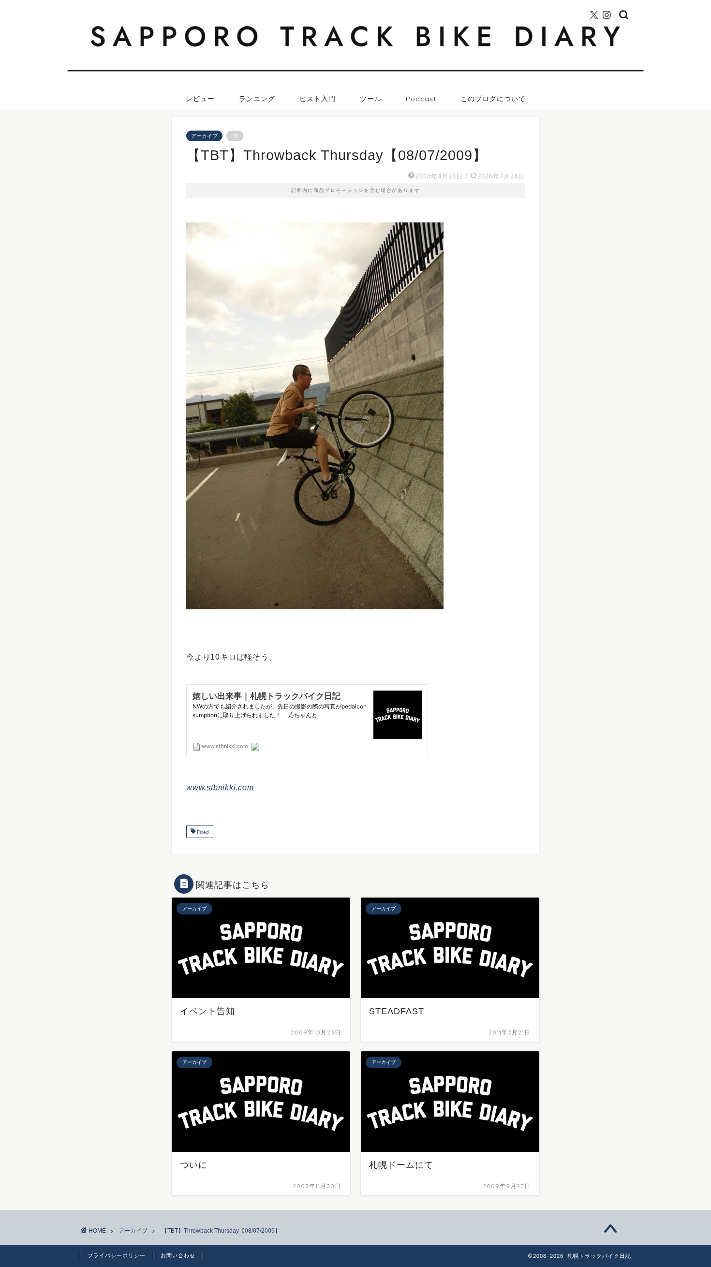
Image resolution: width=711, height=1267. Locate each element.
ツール (371, 98)
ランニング (257, 98)
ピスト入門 (317, 98)
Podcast (421, 98)
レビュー (200, 98)
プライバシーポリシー (117, 1255)
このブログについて (493, 98)
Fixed (202, 832)
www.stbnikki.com (220, 787)
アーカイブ (204, 136)
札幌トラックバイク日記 (356, 4)
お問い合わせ (178, 1255)
